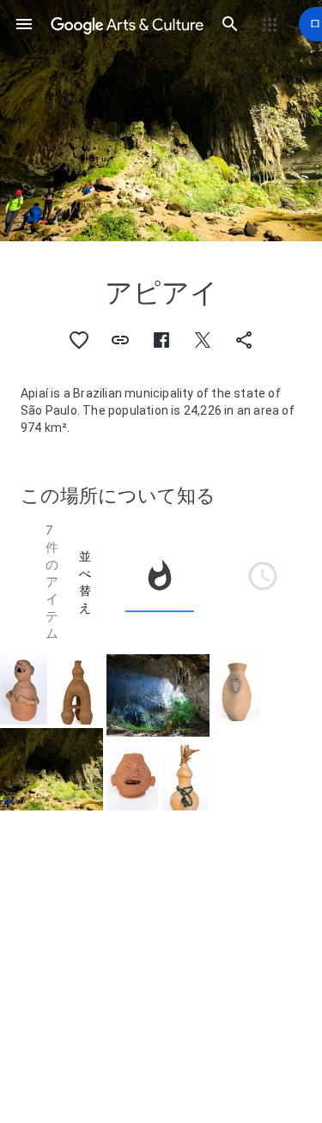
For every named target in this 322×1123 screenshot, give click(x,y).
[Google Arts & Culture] (127, 24)
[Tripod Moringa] (76, 689)
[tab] (159, 582)
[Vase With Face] (236, 689)
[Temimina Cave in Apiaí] (51, 769)
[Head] (132, 775)
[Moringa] (185, 775)
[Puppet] (23, 689)
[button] (24, 24)
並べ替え (85, 582)
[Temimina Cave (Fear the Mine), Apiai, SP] (158, 695)
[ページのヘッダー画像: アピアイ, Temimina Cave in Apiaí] (161, 120)
